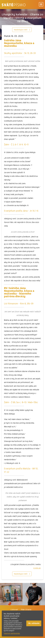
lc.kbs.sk (36, 568)
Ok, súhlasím (33, 623)
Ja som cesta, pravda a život (22, 232)
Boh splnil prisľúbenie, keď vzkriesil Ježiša (22, 61)
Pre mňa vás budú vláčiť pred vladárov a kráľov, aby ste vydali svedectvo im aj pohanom (22, 496)
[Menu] (41, 4)
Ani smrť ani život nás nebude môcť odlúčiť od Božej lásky (22, 313)
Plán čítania (26, 609)
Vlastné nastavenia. (12, 633)
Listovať (14, 609)
